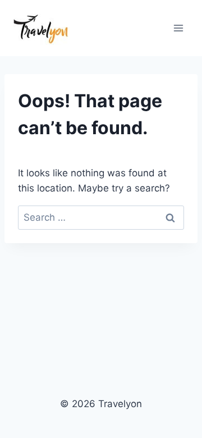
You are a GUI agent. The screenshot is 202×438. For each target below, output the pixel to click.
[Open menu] (178, 27)
